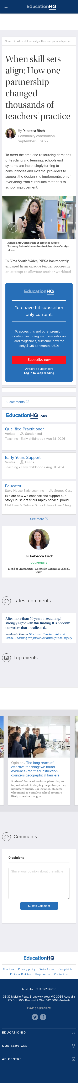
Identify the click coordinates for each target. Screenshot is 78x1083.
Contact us (61, 974)
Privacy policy (27, 969)
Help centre (42, 974)
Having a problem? (39, 1008)
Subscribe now (39, 359)
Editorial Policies (20, 974)
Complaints (65, 969)
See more (37, 519)
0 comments (15, 402)
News (8, 41)
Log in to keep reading (39, 373)
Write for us (47, 969)
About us (8, 969)
